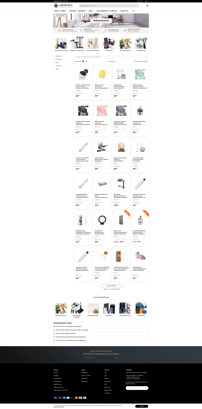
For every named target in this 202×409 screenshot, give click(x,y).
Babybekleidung (93, 315)
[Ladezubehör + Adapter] (77, 306)
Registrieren (85, 381)
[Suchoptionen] (147, 56)
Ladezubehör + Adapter (77, 316)
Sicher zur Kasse (86, 375)
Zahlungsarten (57, 378)
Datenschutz (108, 381)
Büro (91, 11)
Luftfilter (109, 315)
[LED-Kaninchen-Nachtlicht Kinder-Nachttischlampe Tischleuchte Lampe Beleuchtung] (102, 256)
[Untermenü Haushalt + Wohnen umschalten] (86, 11)
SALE (133, 11)
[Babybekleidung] (93, 306)
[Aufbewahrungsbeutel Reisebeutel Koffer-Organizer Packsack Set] (121, 110)
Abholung (56, 375)
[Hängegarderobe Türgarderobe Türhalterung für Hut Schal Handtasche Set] (83, 219)
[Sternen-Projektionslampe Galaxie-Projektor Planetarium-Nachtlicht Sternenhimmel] (83, 73)
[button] (147, 5)
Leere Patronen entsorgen (60, 390)
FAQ (106, 372)
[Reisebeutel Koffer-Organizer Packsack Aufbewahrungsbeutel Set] (140, 73)
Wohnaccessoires (125, 50)
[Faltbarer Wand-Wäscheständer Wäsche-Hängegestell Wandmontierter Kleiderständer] (102, 146)
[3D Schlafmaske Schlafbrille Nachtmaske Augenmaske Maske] (140, 256)
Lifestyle (124, 11)
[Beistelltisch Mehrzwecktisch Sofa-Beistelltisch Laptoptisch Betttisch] (121, 183)
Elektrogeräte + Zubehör (106, 11)
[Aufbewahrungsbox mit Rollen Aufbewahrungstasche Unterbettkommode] (102, 183)
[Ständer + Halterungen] (77, 41)
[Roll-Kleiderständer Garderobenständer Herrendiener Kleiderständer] (140, 146)
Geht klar (141, 406)
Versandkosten (58, 381)
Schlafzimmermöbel (61, 50)
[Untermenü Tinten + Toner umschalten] (67, 11)
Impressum (107, 387)
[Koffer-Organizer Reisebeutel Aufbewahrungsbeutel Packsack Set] (102, 110)
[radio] (83, 61)
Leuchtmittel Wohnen (93, 50)
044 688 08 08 (64, 1)
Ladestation (109, 50)
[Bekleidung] (141, 306)
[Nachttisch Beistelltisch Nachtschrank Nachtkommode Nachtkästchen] (140, 110)
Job (106, 375)
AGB (106, 384)
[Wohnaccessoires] (125, 41)
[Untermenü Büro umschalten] (94, 11)
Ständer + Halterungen (77, 50)
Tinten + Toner (59, 11)
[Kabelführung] (141, 41)
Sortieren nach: (141, 61)
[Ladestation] (109, 41)
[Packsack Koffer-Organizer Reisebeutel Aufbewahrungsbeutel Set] (83, 110)
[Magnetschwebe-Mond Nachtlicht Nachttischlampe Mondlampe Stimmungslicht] (121, 146)
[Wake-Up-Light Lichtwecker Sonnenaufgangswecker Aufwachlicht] (102, 73)
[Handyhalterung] (125, 306)
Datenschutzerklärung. (59, 407)
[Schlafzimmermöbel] (61, 41)
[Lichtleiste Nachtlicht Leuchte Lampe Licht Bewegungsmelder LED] (83, 183)
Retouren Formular (58, 387)
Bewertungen (108, 390)
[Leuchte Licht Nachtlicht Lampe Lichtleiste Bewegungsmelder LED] (83, 146)
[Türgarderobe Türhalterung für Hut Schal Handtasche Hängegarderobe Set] (121, 256)
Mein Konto (140, 1)
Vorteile (56, 372)
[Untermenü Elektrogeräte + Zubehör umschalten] (118, 11)
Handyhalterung (125, 315)
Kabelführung (141, 50)
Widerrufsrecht (57, 384)
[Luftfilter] (109, 306)
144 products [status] (111, 61)
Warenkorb (85, 372)
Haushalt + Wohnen (77, 11)
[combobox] (109, 6)
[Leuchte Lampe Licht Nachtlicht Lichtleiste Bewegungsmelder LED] (83, 256)
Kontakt (146, 1)
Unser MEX (107, 393)
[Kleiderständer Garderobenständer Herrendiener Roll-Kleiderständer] (121, 73)
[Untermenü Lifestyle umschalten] (129, 11)
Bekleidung (141, 315)
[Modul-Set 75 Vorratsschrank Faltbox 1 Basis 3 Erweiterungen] (121, 219)
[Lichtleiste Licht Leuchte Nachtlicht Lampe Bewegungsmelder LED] (140, 183)
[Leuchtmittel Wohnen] (93, 41)
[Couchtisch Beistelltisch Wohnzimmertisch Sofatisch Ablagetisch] (140, 219)
